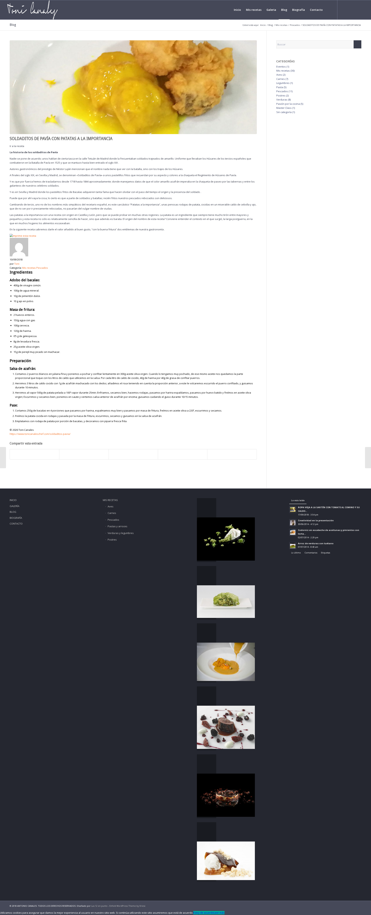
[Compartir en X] (83, 454)
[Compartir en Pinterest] (182, 454)
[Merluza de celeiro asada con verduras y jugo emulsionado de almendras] (3, 457)
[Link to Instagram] (355, 10)
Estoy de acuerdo (203, 912)
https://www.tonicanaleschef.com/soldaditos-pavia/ (40, 434)
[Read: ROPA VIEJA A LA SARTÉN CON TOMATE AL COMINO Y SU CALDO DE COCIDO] (292, 509)
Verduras (281, 99)
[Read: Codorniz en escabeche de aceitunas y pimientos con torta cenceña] (292, 532)
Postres (280, 95)
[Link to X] (349, 10)
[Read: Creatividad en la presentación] (292, 522)
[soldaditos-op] (133, 87)
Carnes (280, 79)
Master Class (284, 108)
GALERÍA (14, 506)
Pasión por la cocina (288, 104)
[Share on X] (133, 454)
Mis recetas (29, 268)
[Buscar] (328, 9)
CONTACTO (16, 523)
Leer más (219, 912)
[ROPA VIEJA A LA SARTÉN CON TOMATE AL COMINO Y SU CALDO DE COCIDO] (368, 457)
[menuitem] (237, 9)
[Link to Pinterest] (361, 10)
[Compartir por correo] (231, 454)
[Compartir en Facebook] (34, 454)
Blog (13, 25)
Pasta (279, 87)
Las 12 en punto (99, 905)
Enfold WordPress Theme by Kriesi (127, 905)
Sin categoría (284, 112)
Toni (16, 263)
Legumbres (282, 83)
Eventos (281, 66)
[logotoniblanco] (32, 9)
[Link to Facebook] (343, 10)
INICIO (13, 500)
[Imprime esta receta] (23, 235)
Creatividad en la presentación (316, 520)
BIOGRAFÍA (16, 518)
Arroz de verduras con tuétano (316, 543)
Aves (279, 74)
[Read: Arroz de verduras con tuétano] (292, 545)
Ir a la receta (17, 146)
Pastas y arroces (117, 526)
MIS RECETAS (110, 500)
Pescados (42, 268)
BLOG (13, 512)
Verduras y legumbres (121, 533)
